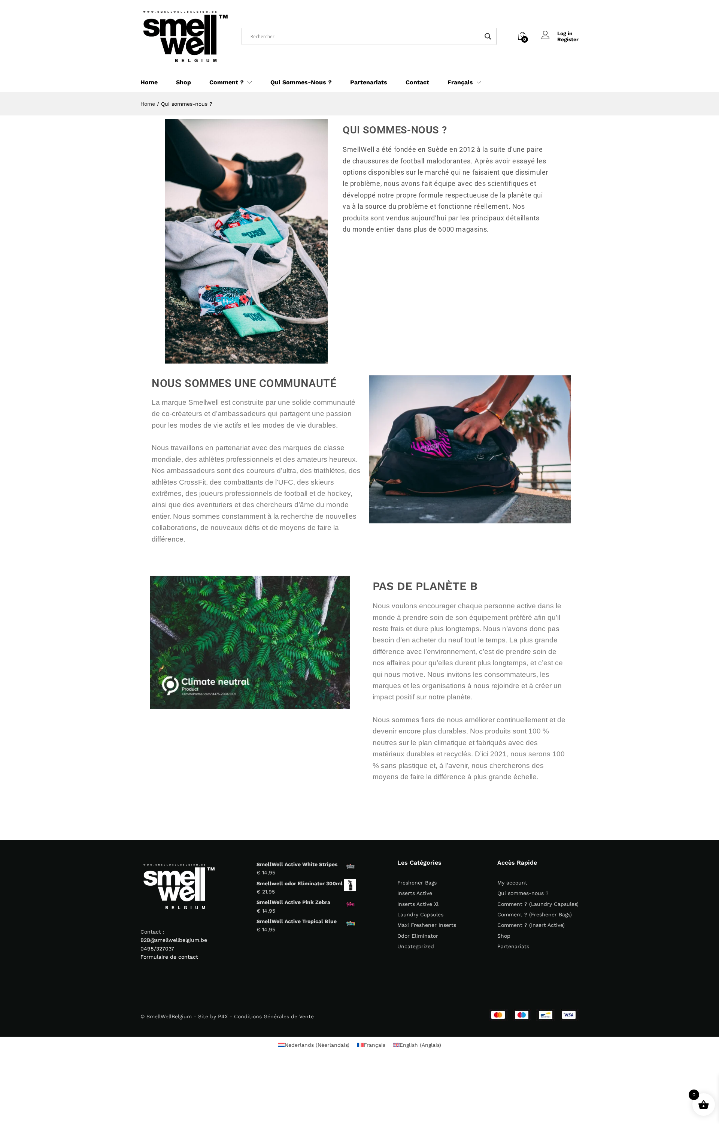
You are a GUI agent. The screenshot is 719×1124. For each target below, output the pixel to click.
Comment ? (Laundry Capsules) (538, 904)
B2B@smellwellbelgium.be (173, 940)
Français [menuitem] (374, 1045)
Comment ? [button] (226, 82)
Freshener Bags (417, 883)
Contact (417, 82)
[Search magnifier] (488, 36)
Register (568, 39)
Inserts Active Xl (418, 904)
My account (512, 883)
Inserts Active (414, 893)
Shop (183, 82)
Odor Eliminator (417, 936)
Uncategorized (415, 946)
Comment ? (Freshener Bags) (534, 914)
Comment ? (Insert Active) (531, 925)
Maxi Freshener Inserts (426, 925)
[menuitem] (460, 82)
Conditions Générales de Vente (274, 1016)
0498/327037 (157, 949)
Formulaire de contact (169, 957)
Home (149, 82)
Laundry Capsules (420, 914)
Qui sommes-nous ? (301, 82)
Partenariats (368, 82)
